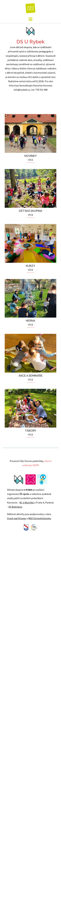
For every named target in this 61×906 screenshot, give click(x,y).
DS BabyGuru (15, 506)
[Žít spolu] (30, 7)
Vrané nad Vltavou (16, 518)
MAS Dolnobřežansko (39, 518)
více (30, 160)
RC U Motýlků (26, 502)
